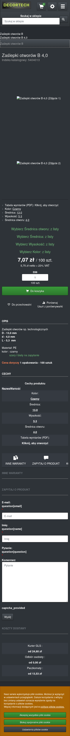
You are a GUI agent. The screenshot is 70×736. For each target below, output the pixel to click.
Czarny (17, 209)
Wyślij (7, 617)
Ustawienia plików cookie (35, 729)
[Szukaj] (64, 19)
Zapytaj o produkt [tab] (46, 463)
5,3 (20, 216)
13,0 (19, 212)
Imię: (12, 527)
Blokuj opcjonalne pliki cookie (35, 722)
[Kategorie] (62, 6)
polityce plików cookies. (52, 706)
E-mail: (12, 504)
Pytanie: (14, 549)
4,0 (27, 220)
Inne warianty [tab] (15, 463)
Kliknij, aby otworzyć (46, 205)
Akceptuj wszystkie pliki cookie (35, 715)
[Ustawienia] (52, 6)
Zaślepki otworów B (11, 43)
